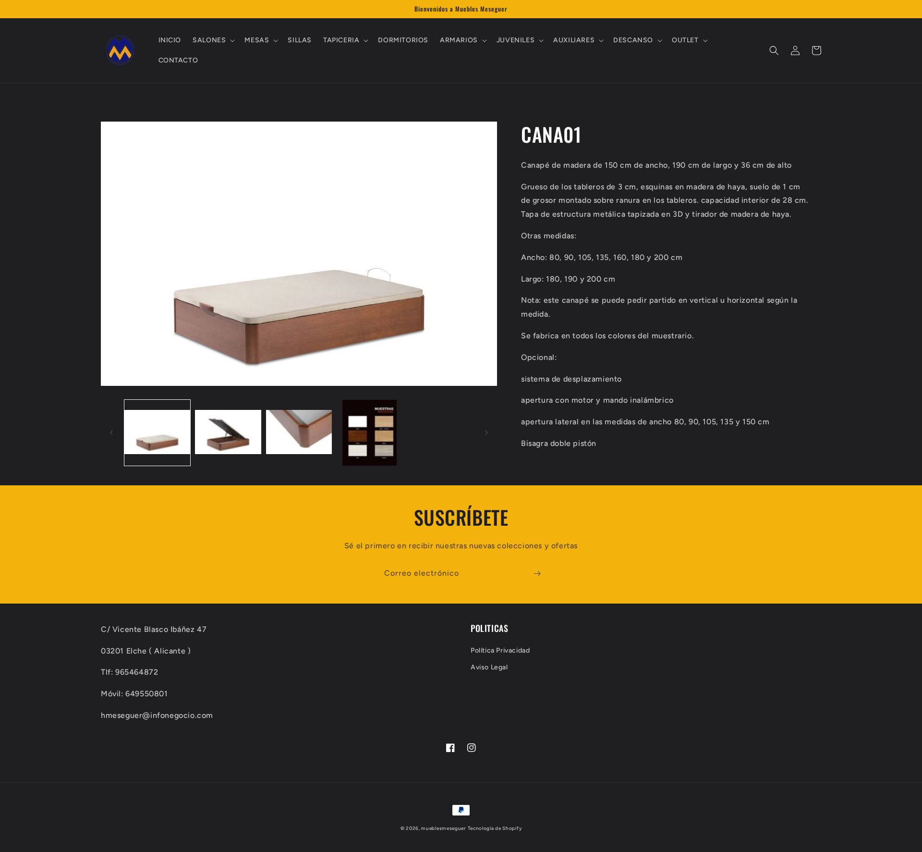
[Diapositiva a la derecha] (486, 432)
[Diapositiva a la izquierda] (111, 432)
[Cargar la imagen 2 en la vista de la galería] (228, 433)
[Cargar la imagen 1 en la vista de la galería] (157, 433)
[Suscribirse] (536, 573)
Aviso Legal (489, 667)
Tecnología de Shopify (495, 828)
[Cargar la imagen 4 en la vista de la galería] (369, 433)
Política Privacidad (500, 650)
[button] (213, 40)
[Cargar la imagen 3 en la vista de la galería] (299, 433)
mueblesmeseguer (443, 828)
